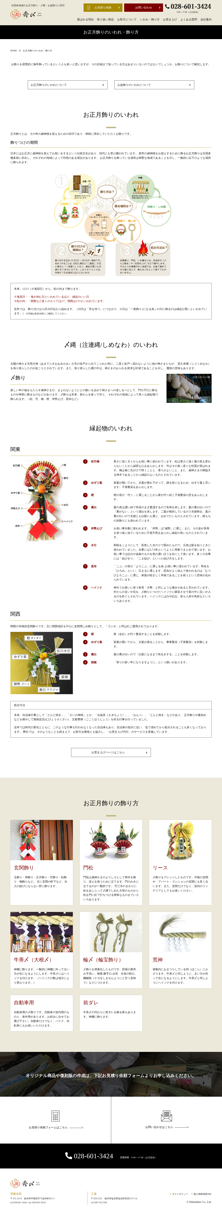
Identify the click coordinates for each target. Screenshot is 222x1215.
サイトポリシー (180, 1194)
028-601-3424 (115, 1156)
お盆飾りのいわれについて (134, 84)
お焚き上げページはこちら (108, 752)
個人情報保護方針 (203, 1194)
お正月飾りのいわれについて (49, 84)
